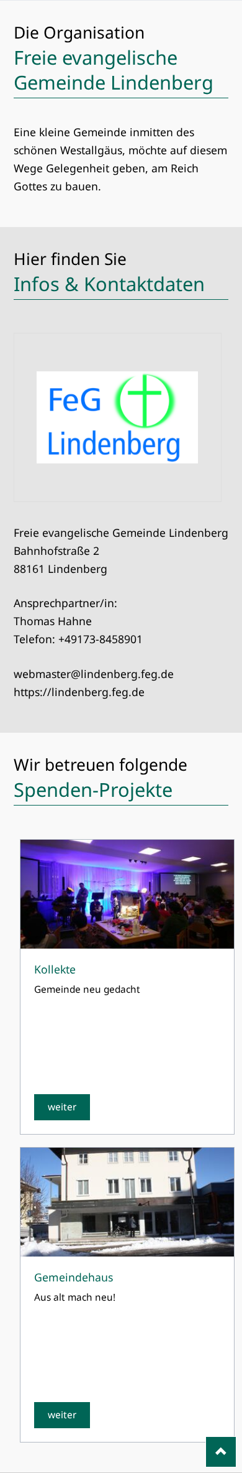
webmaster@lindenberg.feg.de (94, 673)
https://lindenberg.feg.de (79, 691)
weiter (62, 1106)
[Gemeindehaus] (127, 1202)
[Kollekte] (127, 894)
